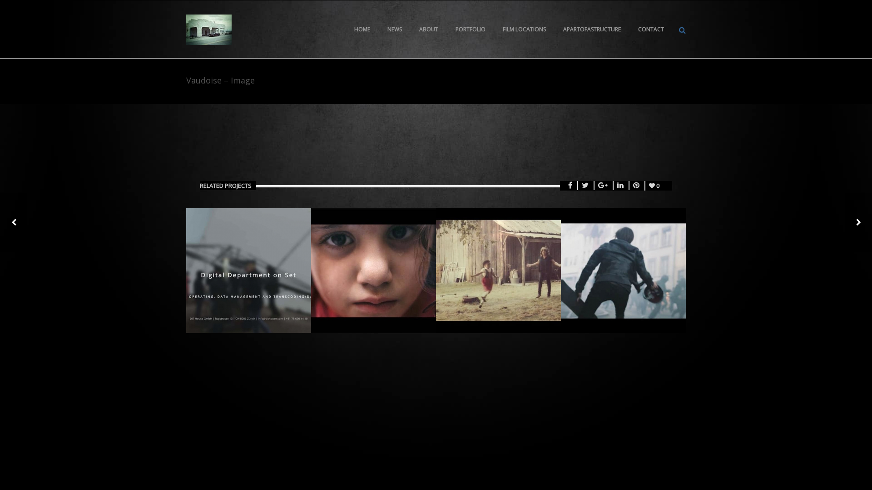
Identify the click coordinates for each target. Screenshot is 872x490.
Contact (651, 29)
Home (362, 29)
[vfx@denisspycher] (209, 29)
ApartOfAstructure (592, 29)
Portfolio (471, 29)
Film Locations (524, 29)
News (394, 29)
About (428, 29)
